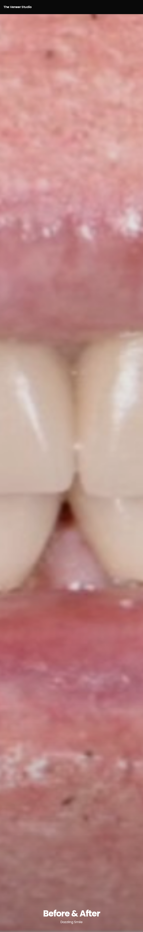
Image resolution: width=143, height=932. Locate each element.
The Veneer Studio (17, 7)
